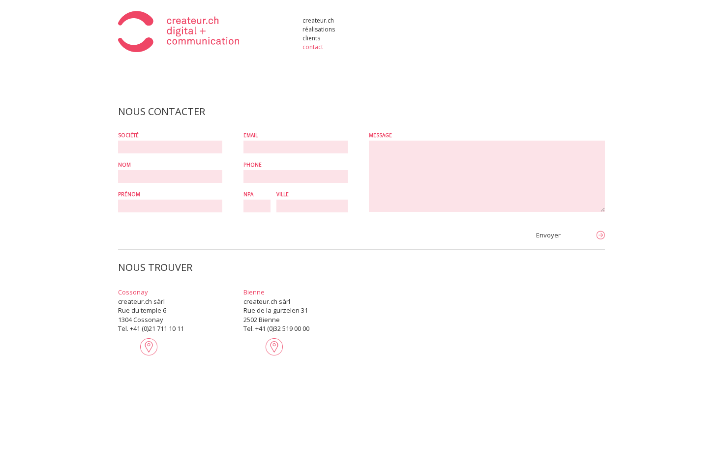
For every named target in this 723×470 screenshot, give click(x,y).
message (380, 135)
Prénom (129, 194)
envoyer (548, 235)
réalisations (318, 28)
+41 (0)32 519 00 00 (282, 328)
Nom (124, 165)
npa (248, 194)
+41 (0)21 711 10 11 (157, 328)
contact (312, 46)
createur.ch (318, 20)
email (250, 135)
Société (128, 135)
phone (252, 165)
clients (311, 37)
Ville (282, 194)
